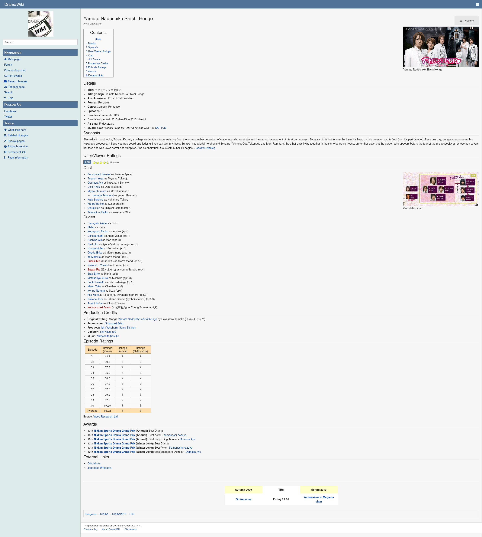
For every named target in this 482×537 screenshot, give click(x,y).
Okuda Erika (95, 252)
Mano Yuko (94, 286)
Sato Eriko (94, 273)
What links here (17, 130)
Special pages (16, 141)
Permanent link (17, 152)
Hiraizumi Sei (95, 248)
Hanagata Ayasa (97, 223)
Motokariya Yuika (98, 278)
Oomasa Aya (95, 182)
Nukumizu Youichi (98, 265)
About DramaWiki (111, 529)
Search (8, 92)
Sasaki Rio (94, 269)
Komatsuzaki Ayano (99, 307)
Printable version (18, 146)
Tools (9, 123)
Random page (16, 87)
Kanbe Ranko (96, 203)
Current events (13, 75)
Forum (8, 64)
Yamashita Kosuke (108, 336)
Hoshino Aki (95, 240)
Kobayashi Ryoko (98, 231)
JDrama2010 (118, 514)
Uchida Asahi (95, 235)
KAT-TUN (160, 127)
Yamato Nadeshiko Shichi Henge (137, 319)
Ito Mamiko (94, 257)
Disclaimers (130, 529)
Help (10, 98)
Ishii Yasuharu (109, 327)
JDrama (103, 514)
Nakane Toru (95, 299)
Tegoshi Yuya (96, 178)
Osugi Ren (94, 208)
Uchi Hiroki (94, 186)
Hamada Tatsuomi (103, 195)
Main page (14, 59)
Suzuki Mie (94, 261)
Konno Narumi (96, 290)
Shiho (91, 227)
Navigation (12, 52)
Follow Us (12, 104)
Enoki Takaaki (96, 282)
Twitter (8, 116)
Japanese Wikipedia (99, 468)
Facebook (10, 111)
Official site (94, 463)
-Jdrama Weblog (205, 148)
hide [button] (98, 39)
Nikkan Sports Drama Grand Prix (114, 430)
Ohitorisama (243, 499)
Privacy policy (90, 529)
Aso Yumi (93, 294)
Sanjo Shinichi (127, 327)
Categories (91, 514)
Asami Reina (95, 303)
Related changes (18, 135)
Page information (18, 157)
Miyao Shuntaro (97, 191)
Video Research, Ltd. (105, 416)
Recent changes (17, 81)
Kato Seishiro (95, 199)
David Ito (93, 244)
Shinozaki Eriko (114, 323)
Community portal (14, 70)
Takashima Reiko (98, 212)
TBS (131, 514)
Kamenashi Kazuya (99, 174)
